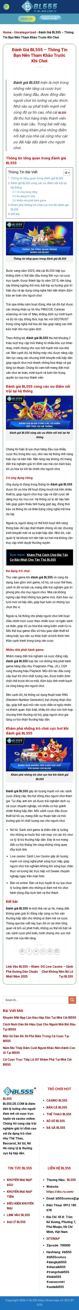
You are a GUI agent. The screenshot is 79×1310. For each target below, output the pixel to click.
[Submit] (72, 1000)
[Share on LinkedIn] (57, 951)
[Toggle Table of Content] (64, 172)
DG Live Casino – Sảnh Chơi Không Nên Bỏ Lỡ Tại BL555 (57, 971)
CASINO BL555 (56, 1100)
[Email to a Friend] (43, 951)
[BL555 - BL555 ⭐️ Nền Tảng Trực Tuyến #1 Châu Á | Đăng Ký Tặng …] (40, 7)
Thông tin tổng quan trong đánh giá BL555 (37, 178)
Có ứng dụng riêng (27, 191)
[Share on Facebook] (29, 951)
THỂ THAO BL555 (58, 1114)
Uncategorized (25, 32)
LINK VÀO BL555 (18, 1215)
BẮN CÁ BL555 (56, 1107)
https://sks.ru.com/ (60, 1192)
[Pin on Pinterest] (50, 951)
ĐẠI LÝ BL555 (16, 1222)
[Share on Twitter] (36, 951)
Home (7, 32)
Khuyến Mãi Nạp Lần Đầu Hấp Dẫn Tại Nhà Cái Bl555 (39, 1017)
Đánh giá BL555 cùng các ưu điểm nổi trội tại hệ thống (39, 185)
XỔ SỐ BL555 (55, 1121)
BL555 (62, 112)
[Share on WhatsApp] (22, 951)
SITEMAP (53, 1238)
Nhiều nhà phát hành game (31, 200)
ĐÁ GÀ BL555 (55, 1128)
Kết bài (15, 214)
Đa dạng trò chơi (26, 196)
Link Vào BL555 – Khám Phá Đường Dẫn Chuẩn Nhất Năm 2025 (22, 971)
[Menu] (6, 7)
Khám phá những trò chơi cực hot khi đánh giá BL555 (40, 207)
